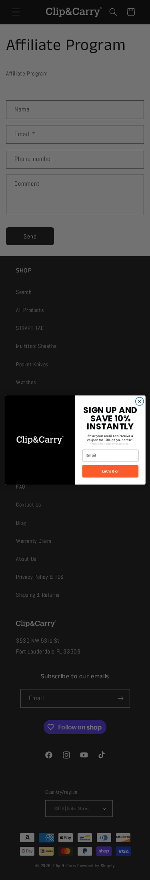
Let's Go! (110, 471)
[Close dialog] (139, 401)
